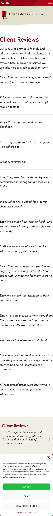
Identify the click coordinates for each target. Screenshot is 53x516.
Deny (27, 496)
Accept (26, 486)
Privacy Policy (32, 512)
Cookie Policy (21, 512)
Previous (4, 439)
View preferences (26, 506)
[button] (48, 457)
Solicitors (26, 15)
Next (48, 439)
